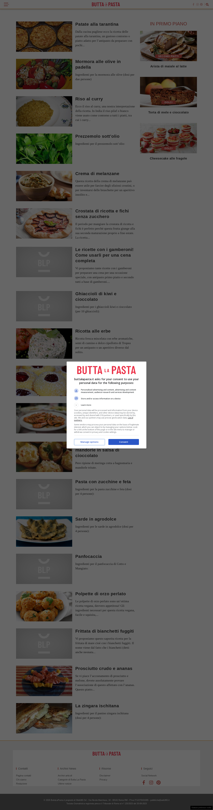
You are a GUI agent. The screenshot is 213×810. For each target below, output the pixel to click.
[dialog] (106, 405)
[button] (106, 405)
